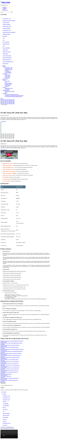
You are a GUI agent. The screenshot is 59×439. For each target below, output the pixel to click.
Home (4, 65)
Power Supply (7, 74)
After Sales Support (8, 83)
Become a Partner (8, 84)
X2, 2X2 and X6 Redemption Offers (11, 94)
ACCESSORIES (8, 72)
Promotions (5, 8)
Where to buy (5, 10)
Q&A (6, 92)
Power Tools (7, 75)
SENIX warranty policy (41, 298)
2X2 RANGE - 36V (9, 68)
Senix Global (3, 391)
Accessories (7, 77)
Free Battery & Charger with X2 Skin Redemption (14, 95)
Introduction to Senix (9, 88)
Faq (5, 82)
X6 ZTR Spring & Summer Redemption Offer (13, 96)
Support (4, 9)
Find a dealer (7, 81)
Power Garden (7, 76)
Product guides (7, 85)
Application (5, 73)
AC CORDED (8, 71)
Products (4, 66)
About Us (4, 7)
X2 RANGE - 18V (8, 67)
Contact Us (7, 86)
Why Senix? (7, 89)
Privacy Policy (11, 428)
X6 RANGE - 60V (8, 69)
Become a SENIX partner (9, 91)
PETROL (7, 70)
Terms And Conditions (4, 428)
